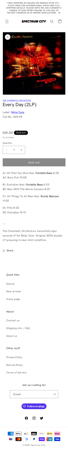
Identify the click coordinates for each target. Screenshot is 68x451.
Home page (13, 299)
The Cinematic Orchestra (17, 100)
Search (10, 283)
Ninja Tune (17, 112)
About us (11, 335)
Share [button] (10, 250)
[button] (7, 21)
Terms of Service (16, 372)
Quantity (7, 143)
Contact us (13, 320)
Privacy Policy (14, 357)
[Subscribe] (54, 394)
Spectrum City (38, 445)
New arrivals (13, 291)
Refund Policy (14, 364)
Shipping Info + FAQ (18, 328)
